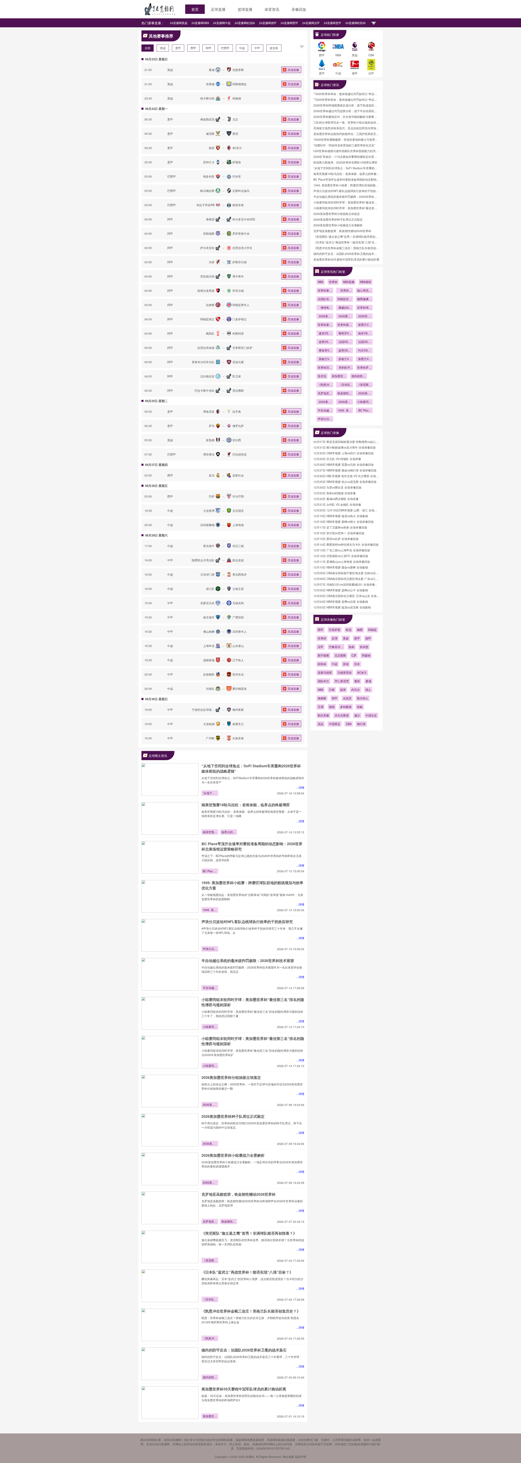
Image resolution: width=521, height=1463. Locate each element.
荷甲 (334, 698)
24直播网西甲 (289, 23)
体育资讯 (272, 9)
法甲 (320, 647)
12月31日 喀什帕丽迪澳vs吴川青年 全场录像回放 (344, 447)
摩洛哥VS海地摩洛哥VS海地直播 (325, 350)
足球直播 (218, 9)
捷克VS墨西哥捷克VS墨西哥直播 (325, 333)
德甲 (368, 638)
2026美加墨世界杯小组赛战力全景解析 (233, 1155)
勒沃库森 (323, 715)
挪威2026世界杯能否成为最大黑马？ (344, 307)
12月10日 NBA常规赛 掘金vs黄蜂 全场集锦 (340, 567)
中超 (242, 48)
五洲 (320, 707)
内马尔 (355, 690)
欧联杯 (322, 664)
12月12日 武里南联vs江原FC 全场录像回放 (340, 556)
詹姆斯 (322, 698)
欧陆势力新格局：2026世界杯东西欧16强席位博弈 (345, 162)
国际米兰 (323, 681)
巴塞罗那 (334, 630)
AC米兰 (362, 672)
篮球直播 (245, 9)
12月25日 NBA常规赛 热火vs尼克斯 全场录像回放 (345, 482)
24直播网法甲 (311, 23)
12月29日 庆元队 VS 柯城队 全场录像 (337, 459)
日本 (357, 664)
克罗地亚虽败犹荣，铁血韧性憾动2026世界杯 (238, 1194)
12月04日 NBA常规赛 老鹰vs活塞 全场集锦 (340, 601)
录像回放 (298, 9)
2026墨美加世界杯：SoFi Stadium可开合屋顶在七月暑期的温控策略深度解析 (344, 316)
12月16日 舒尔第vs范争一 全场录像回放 (338, 533)
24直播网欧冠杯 (245, 23)
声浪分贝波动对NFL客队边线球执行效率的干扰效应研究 (247, 921)
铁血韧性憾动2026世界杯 (228, 1221)
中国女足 (371, 715)
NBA (320, 282)
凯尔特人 (362, 698)
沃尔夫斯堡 (342, 715)
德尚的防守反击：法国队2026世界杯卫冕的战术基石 (244, 1350)
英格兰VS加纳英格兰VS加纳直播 (325, 359)
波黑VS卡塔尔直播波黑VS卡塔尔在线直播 (325, 342)
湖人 (368, 690)
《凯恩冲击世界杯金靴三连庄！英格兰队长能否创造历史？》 (250, 1311)
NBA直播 (348, 282)
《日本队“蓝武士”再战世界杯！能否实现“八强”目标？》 (247, 1272)
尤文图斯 (340, 655)
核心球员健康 (364, 290)
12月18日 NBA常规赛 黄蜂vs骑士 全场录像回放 (343, 522)
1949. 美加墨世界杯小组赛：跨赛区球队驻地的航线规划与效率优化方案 (210, 910)
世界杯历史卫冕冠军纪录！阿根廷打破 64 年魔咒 (325, 367)
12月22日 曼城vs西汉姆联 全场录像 (336, 499)
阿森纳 (366, 655)
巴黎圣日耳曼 (336, 647)
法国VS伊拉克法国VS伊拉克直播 (344, 342)
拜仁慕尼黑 (342, 681)
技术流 (322, 376)
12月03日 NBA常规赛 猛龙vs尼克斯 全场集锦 (342, 607)
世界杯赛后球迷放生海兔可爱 (344, 325)
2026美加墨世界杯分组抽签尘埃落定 (231, 1077)
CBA (348, 724)
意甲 (178, 48)
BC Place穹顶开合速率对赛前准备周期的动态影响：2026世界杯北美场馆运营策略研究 (210, 871)
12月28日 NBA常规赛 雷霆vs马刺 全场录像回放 (343, 464)
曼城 (368, 681)
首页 (195, 9)
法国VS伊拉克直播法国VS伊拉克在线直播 (364, 342)
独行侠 (361, 724)
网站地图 (288, 1457)
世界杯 (333, 282)
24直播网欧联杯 (355, 23)
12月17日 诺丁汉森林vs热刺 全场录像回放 (340, 527)
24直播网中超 (222, 23)
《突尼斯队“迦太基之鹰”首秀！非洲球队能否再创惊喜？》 (249, 1233)
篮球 (343, 690)
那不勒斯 (323, 655)
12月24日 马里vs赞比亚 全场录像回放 (337, 487)
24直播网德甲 (268, 23)
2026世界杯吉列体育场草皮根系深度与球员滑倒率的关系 (364, 316)
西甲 (193, 48)
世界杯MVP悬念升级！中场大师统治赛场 (344, 290)
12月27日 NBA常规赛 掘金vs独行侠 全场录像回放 (345, 470)
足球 (334, 638)
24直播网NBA (200, 23)
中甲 (257, 48)
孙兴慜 (364, 647)
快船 (360, 707)
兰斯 (332, 690)
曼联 (357, 681)
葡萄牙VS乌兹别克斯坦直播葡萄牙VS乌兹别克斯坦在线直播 (344, 333)
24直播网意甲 (332, 23)
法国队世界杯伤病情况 (325, 299)
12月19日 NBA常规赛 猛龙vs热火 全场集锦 (340, 516)
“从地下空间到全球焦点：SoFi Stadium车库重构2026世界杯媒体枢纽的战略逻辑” (210, 793)
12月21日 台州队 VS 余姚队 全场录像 (337, 504)
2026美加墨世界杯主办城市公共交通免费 (325, 316)
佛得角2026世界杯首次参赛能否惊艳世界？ (325, 307)
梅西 (360, 630)
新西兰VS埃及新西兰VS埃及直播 (364, 359)
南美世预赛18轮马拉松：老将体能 (210, 832)
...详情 (300, 787)
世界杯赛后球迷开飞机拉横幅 (325, 290)
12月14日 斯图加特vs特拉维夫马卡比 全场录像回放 (346, 544)
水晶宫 (347, 698)
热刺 (351, 647)
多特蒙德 (345, 707)
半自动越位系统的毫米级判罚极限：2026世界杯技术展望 (247, 960)
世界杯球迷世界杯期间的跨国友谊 (364, 307)
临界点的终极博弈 (228, 832)
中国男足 (334, 724)
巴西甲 (225, 48)
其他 (346, 664)
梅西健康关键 (364, 299)
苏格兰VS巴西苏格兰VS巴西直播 (344, 359)
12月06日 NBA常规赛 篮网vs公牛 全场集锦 (340, 590)
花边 (320, 724)
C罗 (353, 655)
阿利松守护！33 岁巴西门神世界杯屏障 (344, 367)
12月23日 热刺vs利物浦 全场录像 (334, 493)
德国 (332, 707)
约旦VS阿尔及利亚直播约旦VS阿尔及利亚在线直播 (364, 350)
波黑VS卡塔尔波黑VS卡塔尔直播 (344, 350)
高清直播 (293, 70)
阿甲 (208, 48)
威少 (357, 715)
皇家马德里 (325, 672)
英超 (163, 48)
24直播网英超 (178, 23)
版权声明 (300, 1457)
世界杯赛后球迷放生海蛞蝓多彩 (325, 325)
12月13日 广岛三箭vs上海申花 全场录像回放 (341, 550)
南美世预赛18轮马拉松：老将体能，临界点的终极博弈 (245, 804)
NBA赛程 (365, 282)
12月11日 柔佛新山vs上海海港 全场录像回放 (341, 562)
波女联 (274, 48)
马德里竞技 (344, 672)
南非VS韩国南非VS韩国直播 (364, 333)
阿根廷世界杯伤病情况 (344, 299)
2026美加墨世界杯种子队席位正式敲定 (233, 1116)
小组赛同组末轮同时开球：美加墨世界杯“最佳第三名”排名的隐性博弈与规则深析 (210, 1027)
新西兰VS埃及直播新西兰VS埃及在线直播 (364, 325)
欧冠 (348, 630)
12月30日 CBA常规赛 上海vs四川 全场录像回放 (343, 453)
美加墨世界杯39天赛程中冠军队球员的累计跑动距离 (243, 1389)
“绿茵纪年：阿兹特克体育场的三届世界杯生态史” (344, 145)
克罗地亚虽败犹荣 (210, 1221)
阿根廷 (372, 630)
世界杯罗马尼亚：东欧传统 (364, 367)
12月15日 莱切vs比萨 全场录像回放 (336, 539)
